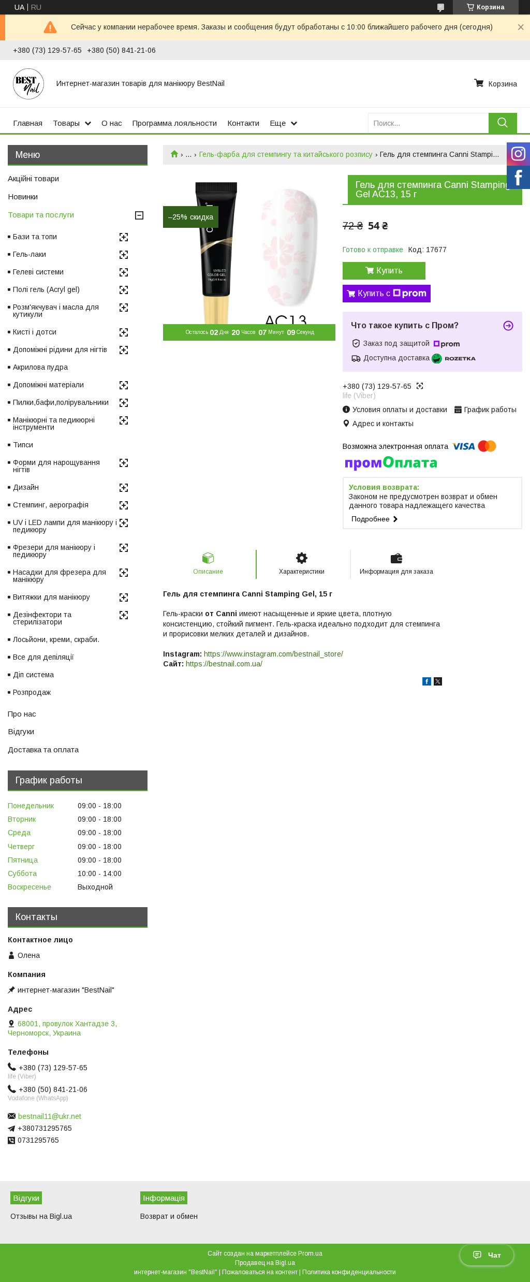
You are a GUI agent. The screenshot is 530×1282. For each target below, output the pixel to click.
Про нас (22, 713)
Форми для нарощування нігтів (56, 466)
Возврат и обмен (169, 1216)
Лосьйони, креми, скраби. (56, 639)
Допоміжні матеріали (48, 385)
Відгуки (21, 731)
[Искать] (503, 123)
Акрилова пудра (40, 367)
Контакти (243, 123)
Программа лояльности (174, 123)
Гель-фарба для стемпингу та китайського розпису (286, 154)
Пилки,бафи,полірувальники (61, 402)
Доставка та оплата (43, 749)
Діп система (33, 675)
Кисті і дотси (34, 332)
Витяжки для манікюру (51, 597)
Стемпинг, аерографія (51, 505)
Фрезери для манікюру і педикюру (54, 551)
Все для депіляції (43, 657)
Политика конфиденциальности (349, 1272)
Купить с (374, 293)
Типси (23, 445)
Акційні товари (33, 178)
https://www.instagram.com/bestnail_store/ (273, 654)
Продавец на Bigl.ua (265, 1262)
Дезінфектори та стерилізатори (42, 618)
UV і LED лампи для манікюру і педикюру (65, 526)
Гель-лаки (29, 254)
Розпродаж (32, 692)
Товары (66, 123)
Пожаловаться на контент (260, 1272)
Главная (27, 123)
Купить (389, 270)
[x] (438, 683)
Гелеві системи (38, 272)
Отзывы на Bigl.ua (41, 1216)
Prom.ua (310, 1253)
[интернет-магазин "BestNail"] (28, 83)
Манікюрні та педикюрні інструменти (54, 423)
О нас (111, 123)
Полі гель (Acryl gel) (46, 289)
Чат (494, 1255)
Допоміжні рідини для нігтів (60, 349)
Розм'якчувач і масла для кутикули (56, 310)
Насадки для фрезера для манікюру (59, 576)
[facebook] (426, 683)
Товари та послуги (41, 214)
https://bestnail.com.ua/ (224, 664)
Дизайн (26, 487)
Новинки (23, 196)
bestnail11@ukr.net (49, 1116)
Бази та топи (35, 236)
